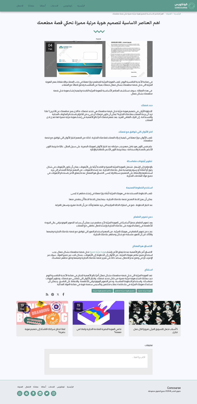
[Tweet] (58, 294)
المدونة (169, 14)
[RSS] (47, 294)
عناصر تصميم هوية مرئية (102, 291)
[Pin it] (52, 294)
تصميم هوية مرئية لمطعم (124, 291)
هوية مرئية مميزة (98, 252)
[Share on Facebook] (63, 294)
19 (78, 306)
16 (134, 306)
